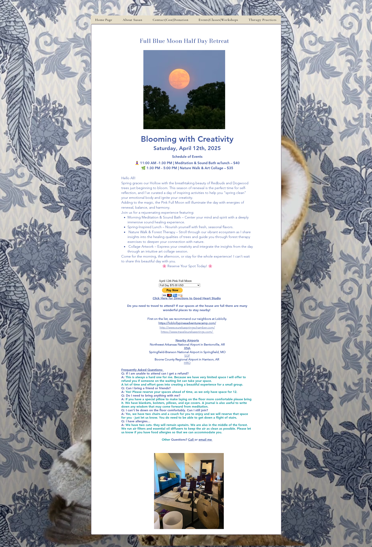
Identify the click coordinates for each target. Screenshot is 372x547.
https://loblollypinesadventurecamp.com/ (187, 323)
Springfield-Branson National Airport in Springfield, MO (187, 352)
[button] (218, 19)
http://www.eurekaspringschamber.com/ (187, 327)
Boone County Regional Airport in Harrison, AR (187, 359)
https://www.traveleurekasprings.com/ (187, 332)
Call (191, 439)
